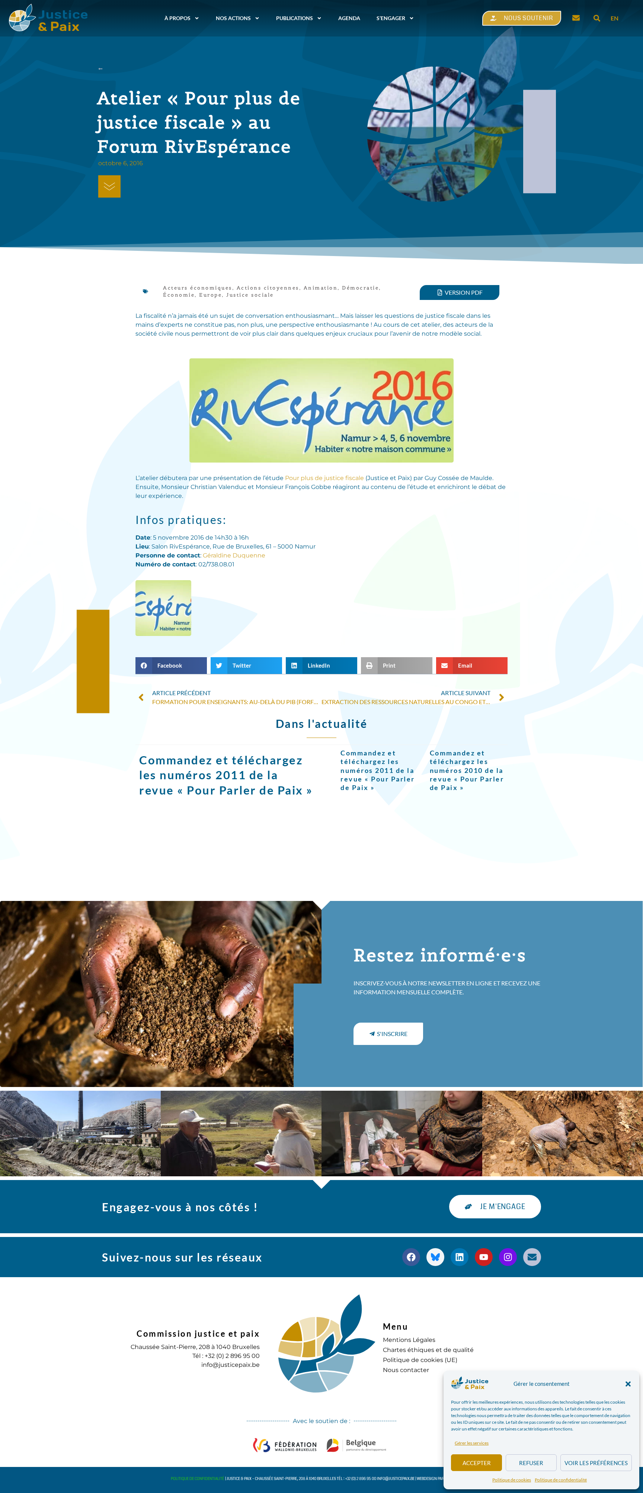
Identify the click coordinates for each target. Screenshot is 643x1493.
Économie (179, 295)
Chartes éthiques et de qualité (428, 1349)
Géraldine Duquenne (234, 555)
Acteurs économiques (197, 288)
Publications (294, 18)
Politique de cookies (511, 1480)
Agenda (349, 18)
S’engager (391, 18)
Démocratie (360, 288)
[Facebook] (411, 1257)
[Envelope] (532, 1257)
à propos (177, 18)
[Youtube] (484, 1257)
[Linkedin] (459, 1257)
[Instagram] (508, 1257)
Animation (321, 288)
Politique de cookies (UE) (420, 1359)
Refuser (531, 1463)
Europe (210, 295)
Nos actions (233, 18)
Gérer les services (472, 1443)
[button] (628, 1384)
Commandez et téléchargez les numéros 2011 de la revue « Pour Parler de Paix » (226, 775)
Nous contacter (406, 1370)
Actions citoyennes (268, 288)
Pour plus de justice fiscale (324, 478)
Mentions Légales (409, 1339)
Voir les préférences (596, 1463)
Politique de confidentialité (561, 1480)
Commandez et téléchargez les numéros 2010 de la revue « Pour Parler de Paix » (467, 770)
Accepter (477, 1463)
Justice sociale (250, 295)
